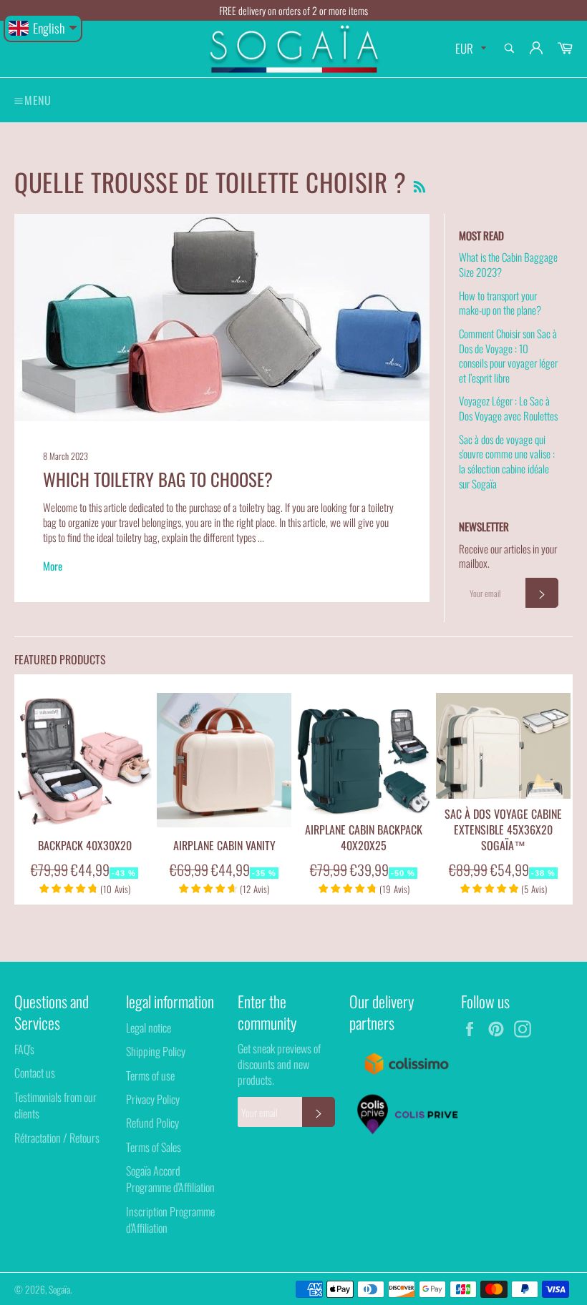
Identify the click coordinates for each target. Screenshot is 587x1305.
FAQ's (24, 1049)
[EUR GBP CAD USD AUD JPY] (469, 49)
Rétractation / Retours (57, 1137)
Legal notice (148, 1027)
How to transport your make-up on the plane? (500, 302)
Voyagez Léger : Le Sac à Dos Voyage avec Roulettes (508, 408)
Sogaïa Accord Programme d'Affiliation (170, 1179)
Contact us (34, 1072)
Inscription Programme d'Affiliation (170, 1219)
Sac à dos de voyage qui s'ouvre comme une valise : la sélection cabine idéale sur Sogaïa (507, 461)
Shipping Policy (155, 1051)
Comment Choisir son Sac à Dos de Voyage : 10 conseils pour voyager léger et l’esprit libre (508, 355)
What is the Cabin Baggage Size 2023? (508, 264)
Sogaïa (59, 1289)
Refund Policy (152, 1122)
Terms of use (150, 1075)
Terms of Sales (153, 1147)
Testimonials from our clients (55, 1105)
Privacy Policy (153, 1099)
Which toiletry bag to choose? (158, 479)
